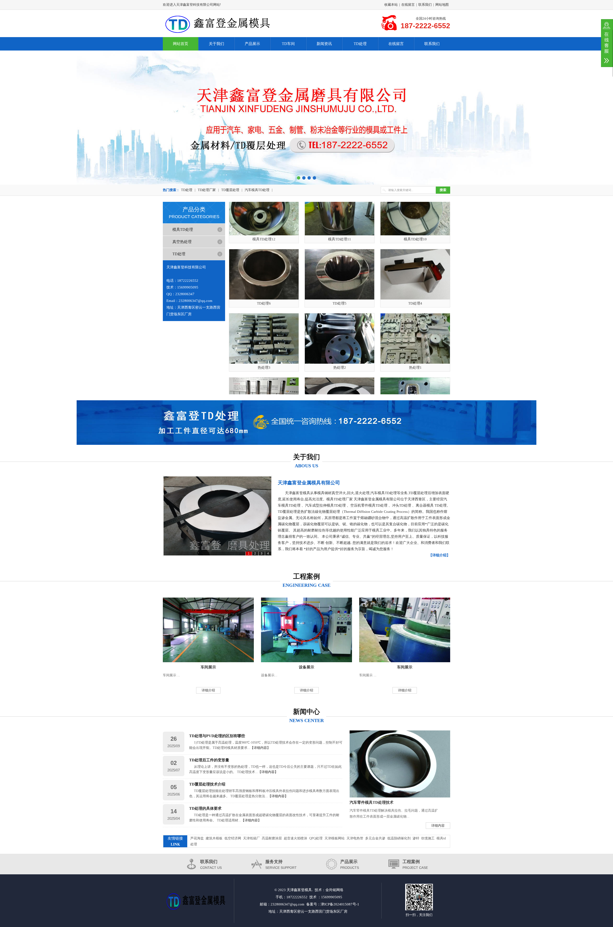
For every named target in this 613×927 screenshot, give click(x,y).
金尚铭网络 (334, 890)
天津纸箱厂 (251, 838)
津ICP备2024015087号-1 (340, 904)
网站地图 (442, 4)
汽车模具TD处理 (257, 190)
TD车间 (288, 44)
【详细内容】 (260, 748)
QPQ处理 (316, 838)
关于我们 (216, 44)
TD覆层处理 (230, 190)
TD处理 (360, 44)
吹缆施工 (428, 838)
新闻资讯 (324, 44)
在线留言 (408, 4)
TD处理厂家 (207, 190)
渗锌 (416, 838)
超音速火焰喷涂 (295, 838)
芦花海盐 (197, 838)
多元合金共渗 (375, 838)
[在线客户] (607, 43)
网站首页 (180, 44)
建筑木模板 (214, 838)
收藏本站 (391, 4)
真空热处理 (182, 242)
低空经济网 (232, 838)
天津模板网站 (334, 838)
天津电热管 (354, 838)
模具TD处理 (182, 229)
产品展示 (252, 44)
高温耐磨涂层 (272, 838)
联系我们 (425, 4)
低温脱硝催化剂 (399, 838)
